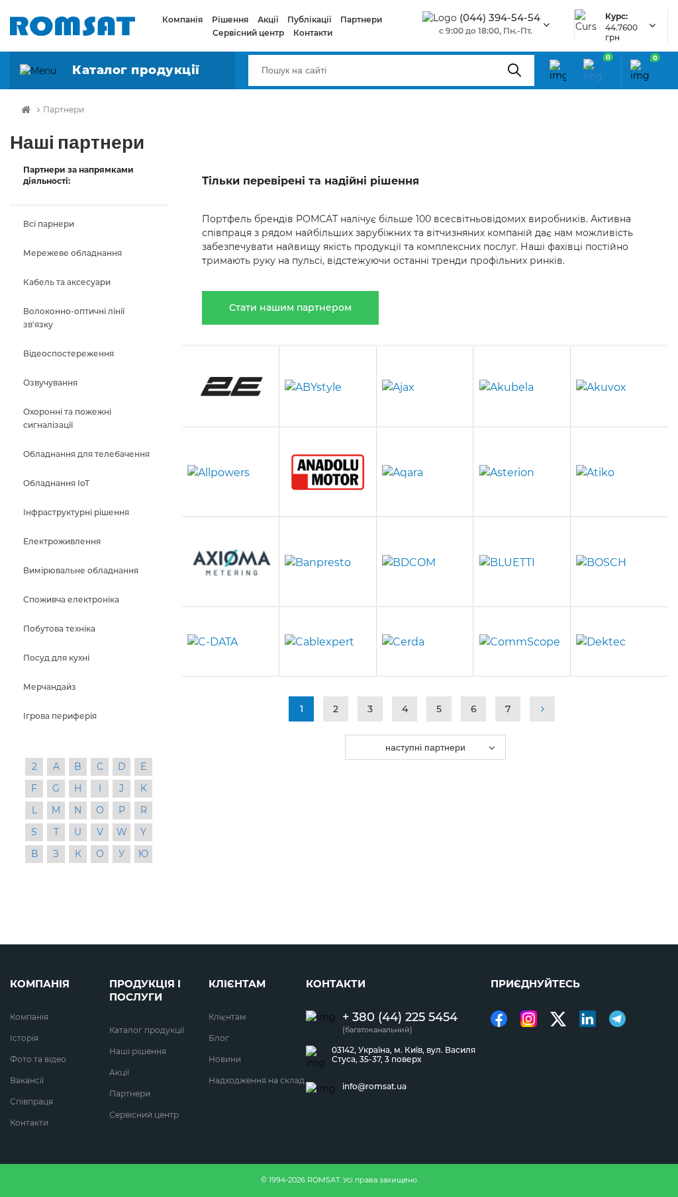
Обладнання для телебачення (86, 454)
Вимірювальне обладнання (80, 570)
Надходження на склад (257, 1080)
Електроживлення (62, 541)
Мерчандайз (49, 687)
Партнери (361, 19)
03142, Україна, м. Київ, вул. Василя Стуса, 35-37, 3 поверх (403, 1055)
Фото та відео (38, 1059)
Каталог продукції (146, 1030)
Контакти (312, 33)
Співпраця (31, 1101)
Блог (219, 1038)
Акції (268, 19)
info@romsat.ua (374, 1086)
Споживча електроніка (71, 599)
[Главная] (26, 110)
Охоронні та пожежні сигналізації (67, 418)
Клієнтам (227, 1017)
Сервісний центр (248, 33)
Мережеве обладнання (72, 253)
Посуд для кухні (56, 658)
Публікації (309, 19)
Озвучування (50, 383)
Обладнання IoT (56, 483)
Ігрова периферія (60, 716)
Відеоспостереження (68, 353)
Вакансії (27, 1080)
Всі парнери (48, 224)
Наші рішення (137, 1051)
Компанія (182, 19)
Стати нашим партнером (290, 307)
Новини (225, 1059)
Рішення (230, 19)
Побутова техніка (59, 629)
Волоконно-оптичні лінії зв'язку (73, 317)
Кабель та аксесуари (67, 282)
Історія (24, 1038)
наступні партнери (425, 747)
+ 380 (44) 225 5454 (400, 1017)
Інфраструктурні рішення (76, 512)
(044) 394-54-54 (500, 18)
